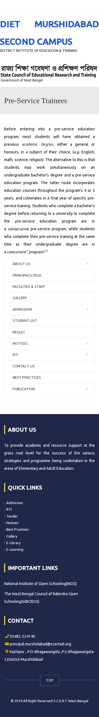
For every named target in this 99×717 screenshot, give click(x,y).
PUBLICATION (24, 389)
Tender (12, 516)
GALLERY (20, 298)
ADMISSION (22, 309)
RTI (15, 354)
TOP (49, 680)
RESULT (19, 332)
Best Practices (17, 529)
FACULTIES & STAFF (29, 286)
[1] (45, 250)
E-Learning (14, 549)
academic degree (37, 144)
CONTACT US (24, 366)
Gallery (11, 536)
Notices (12, 523)
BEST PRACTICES (27, 377)
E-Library (13, 543)
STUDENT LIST (25, 320)
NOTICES (20, 343)
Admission (14, 503)
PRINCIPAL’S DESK (27, 275)
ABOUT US (22, 264)
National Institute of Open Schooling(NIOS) (40, 583)
